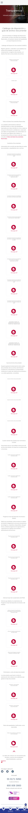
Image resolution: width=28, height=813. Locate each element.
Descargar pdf (14, 73)
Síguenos (3, 761)
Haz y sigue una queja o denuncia (10, 811)
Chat (3, 810)
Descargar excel (14, 746)
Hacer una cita (17, 810)
